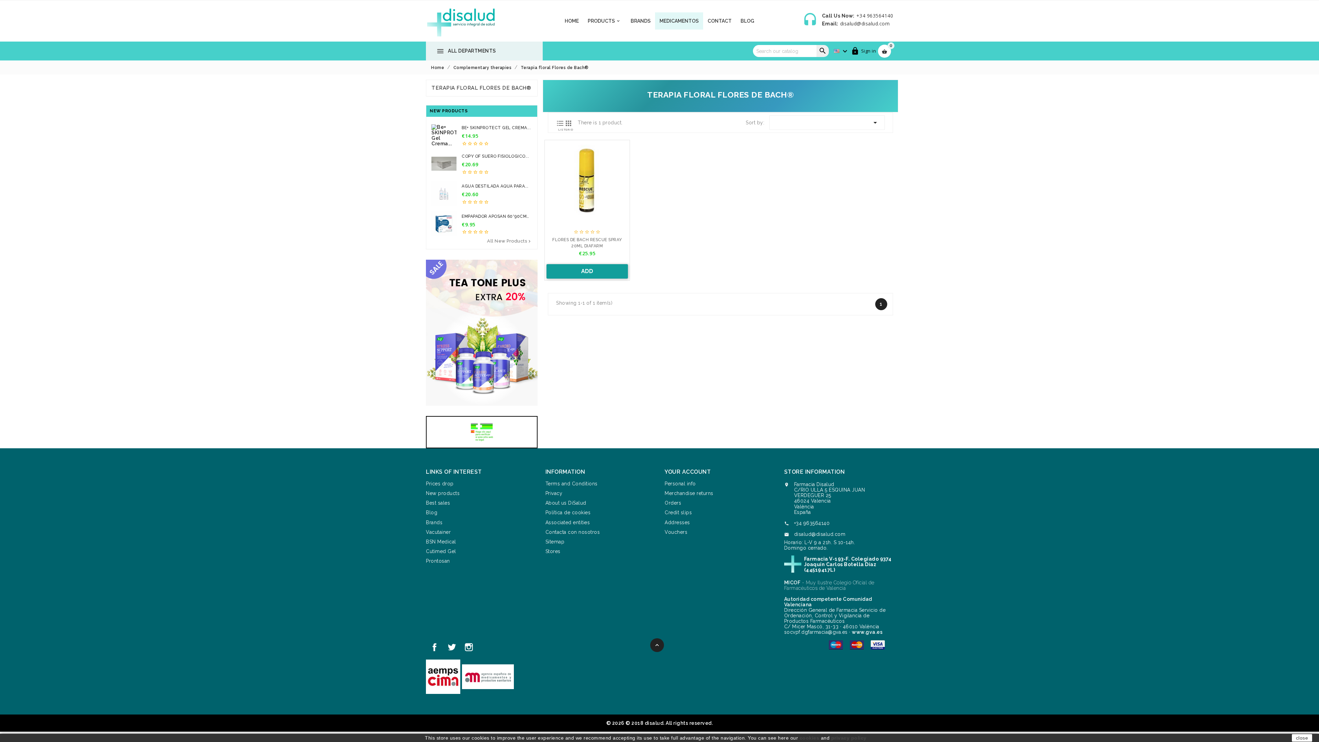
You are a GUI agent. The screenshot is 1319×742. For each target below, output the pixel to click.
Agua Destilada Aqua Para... (495, 186)
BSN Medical (441, 541)
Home (572, 21)
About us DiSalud (565, 503)
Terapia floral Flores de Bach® (481, 88)
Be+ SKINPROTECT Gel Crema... (496, 127)
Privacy (554, 493)
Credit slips (678, 512)
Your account (688, 472)
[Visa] (878, 645)
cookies (810, 738)
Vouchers (676, 532)
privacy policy (849, 738)
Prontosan (438, 561)
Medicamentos (679, 21)
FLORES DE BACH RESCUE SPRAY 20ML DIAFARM (587, 242)
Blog (747, 21)
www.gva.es (867, 632)
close (1302, 738)
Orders (673, 503)
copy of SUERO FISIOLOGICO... (495, 156)
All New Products (509, 241)
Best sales (438, 503)
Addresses (677, 522)
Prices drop (440, 483)
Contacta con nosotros (572, 532)
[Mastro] (836, 645)
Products (604, 21)
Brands (641, 21)
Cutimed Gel (441, 551)
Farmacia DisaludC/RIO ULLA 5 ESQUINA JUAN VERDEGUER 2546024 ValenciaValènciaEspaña (829, 498)
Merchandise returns (689, 493)
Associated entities (567, 522)
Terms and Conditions (571, 483)
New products (443, 493)
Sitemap (555, 541)
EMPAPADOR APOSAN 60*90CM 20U (494, 216)
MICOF (792, 582)
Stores (553, 551)
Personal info (680, 483)
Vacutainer (438, 532)
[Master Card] (857, 645)
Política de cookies (568, 512)
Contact (720, 21)
